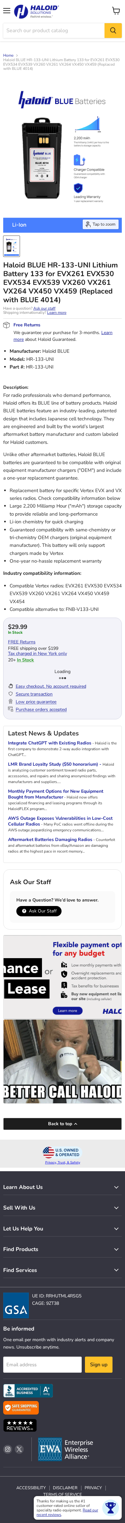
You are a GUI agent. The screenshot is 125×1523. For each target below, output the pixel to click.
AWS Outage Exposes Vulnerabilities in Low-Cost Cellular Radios (60, 821)
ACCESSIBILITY (31, 1488)
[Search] (113, 30)
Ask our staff (44, 308)
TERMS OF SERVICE (62, 1495)
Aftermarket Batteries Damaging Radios (50, 839)
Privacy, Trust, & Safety (62, 1162)
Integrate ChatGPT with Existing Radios (49, 743)
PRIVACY (93, 1488)
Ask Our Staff (42, 911)
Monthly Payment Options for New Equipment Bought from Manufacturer (55, 794)
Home (8, 55)
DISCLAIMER (65, 1488)
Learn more (56, 312)
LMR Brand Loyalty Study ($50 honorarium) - (55, 764)
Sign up (98, 1364)
